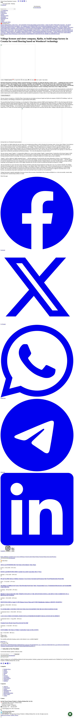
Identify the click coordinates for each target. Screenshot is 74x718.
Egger (30, 646)
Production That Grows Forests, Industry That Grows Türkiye (53, 32)
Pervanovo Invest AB (16, 556)
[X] (26, 1)
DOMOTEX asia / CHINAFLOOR (40, 644)
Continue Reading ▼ (5, 95)
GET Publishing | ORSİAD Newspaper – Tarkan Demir (36, 27)
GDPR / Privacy (14, 715)
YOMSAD (15, 646)
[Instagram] (20, 1)
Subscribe (17, 654)
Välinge (33, 556)
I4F (12, 646)
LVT (34, 646)
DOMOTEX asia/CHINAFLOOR (57, 644)
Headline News (7, 669)
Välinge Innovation (47, 556)
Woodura (54, 556)
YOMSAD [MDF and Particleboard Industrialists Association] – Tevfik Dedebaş (48, 26)
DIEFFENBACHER (5, 644)
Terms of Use (4, 715)
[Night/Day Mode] (2, 2)
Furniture (5, 671)
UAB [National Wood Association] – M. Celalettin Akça (17, 26)
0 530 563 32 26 (6, 710)
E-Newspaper (4, 13)
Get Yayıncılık (4, 22)
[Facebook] (18, 1)
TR (8, 22)
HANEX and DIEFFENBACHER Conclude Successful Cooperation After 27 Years (21, 571)
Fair (4, 674)
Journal (5, 670)
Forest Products (7, 678)
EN (9, 22)
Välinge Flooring (39, 556)
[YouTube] (22, 1)
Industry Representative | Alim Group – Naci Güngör (13, 24)
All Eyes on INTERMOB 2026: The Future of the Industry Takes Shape (18, 564)
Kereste (10, 646)
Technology (6, 679)
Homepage (3, 11)
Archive (2, 14)
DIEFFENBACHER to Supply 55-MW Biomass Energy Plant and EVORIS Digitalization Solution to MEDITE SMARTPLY (31, 602)
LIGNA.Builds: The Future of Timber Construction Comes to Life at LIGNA (19, 629)
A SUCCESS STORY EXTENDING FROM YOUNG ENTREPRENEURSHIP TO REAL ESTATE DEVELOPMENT (30, 616)
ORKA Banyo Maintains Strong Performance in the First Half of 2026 (20, 28)
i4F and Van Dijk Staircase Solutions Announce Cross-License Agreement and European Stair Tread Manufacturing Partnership (32, 578)
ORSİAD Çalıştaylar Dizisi (26, 644)
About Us (3, 19)
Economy (5, 675)
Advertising (3, 17)
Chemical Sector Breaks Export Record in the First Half (14, 623)
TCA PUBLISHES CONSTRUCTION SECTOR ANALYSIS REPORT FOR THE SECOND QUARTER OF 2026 (29, 609)
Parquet (5, 673)
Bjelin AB (3, 556)
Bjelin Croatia (8, 556)
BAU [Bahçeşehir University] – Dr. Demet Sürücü (58, 30)
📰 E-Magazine (4, 10)
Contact (2, 20)
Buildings (5, 680)
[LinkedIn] (24, 1)
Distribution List (4, 18)
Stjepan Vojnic (24, 556)
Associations (6, 677)
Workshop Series (4, 15)
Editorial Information (8, 693)
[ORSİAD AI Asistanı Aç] (70, 714)
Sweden (30, 556)
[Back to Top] (1, 716)
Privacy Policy (6, 694)
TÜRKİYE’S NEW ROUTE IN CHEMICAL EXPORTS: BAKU (51, 28)
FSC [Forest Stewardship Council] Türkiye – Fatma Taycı (38, 24)
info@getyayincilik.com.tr (8, 711)
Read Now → (4, 641)
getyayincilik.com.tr (6, 712)
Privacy (8, 715)
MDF (25, 646)
